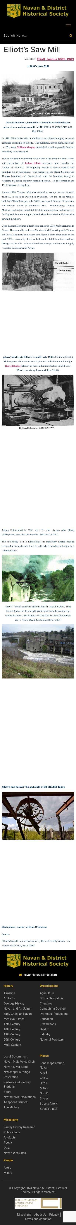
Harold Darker (13, 365)
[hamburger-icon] (68, 25)
